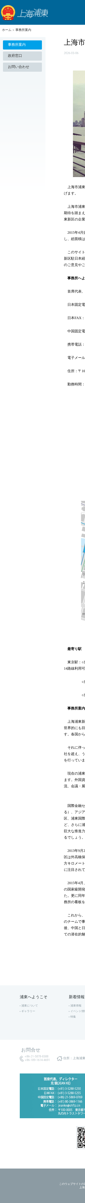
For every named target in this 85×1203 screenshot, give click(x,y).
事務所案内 (23, 30)
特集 (73, 1016)
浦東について (29, 1005)
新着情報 (77, 997)
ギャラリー (28, 1011)
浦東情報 (75, 1005)
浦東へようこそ (33, 997)
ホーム (6, 30)
